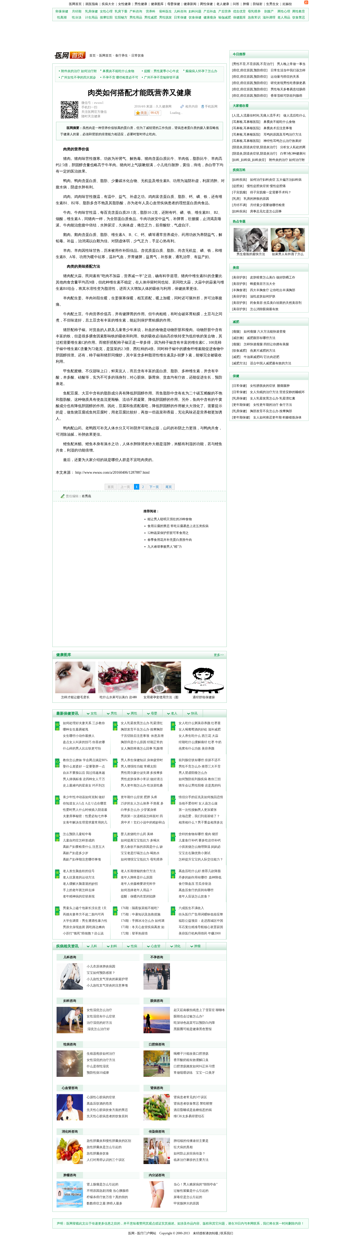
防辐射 (257, 4)
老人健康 (222, 4)
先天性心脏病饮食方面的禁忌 (107, 1110)
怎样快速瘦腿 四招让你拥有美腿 (266, 344)
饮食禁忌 (298, 17)
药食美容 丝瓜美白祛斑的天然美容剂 (276, 303)
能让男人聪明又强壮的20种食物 (169, 519)
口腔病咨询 (157, 1044)
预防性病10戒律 (98, 1072)
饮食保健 (195, 17)
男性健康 (141, 4)
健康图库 (157, 4)
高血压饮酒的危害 (99, 1103)
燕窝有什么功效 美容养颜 (196, 748)
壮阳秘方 (121, 17)
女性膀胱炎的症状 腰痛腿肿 (270, 386)
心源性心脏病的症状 (101, 1097)
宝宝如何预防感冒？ (101, 973)
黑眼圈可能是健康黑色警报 (193, 1029)
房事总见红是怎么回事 (266, 211)
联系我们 (226, 1233)
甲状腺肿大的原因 (186, 1203)
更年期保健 (241, 405)
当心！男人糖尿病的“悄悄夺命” (195, 1184)
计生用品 (91, 17)
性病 (134, 946)
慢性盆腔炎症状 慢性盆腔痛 (266, 186)
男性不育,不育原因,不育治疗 (253, 64)
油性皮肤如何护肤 (262, 296)
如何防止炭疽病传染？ (189, 1153)
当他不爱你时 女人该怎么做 (198, 803)
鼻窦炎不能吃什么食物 (118, 71)
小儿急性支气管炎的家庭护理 (107, 979)
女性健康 (124, 4)
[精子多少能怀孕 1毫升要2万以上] (70, 1063)
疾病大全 (108, 4)
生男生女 (272, 4)
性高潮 (62, 17)
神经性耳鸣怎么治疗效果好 (282, 141)
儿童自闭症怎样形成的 (79, 840)
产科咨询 (135, 11)
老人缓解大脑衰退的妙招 (80, 884)
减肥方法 (239, 363)
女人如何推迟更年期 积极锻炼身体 (277, 417)
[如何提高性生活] (157, 1020)
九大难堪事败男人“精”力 (164, 546)
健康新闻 (190, 4)
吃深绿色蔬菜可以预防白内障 (194, 1023)
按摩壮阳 (106, 17)
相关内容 (191, 106)
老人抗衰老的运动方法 (79, 877)
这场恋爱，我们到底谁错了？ (199, 816)
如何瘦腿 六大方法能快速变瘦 (265, 331)
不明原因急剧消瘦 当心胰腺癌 (108, 1191)
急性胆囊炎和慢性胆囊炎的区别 (109, 1141)
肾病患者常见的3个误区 (190, 1097)
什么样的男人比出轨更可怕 (82, 748)
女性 (94, 713)
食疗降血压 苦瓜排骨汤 (195, 884)
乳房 (236, 199)
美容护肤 (239, 277)
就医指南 (91, 4)
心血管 (155, 946)
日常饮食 (137, 55)
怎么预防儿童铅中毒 (77, 834)
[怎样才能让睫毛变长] (75, 677)
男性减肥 (150, 17)
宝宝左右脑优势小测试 (194, 853)
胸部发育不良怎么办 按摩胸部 (142, 729)
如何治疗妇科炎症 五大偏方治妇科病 (276, 179)
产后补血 (209, 11)
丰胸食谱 (239, 290)
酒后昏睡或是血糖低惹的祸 (193, 1110)
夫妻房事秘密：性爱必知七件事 (85, 816)
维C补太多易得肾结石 (189, 1116)
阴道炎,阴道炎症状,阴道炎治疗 (254, 147)
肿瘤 (246, 4)
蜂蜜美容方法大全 (262, 284)
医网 (131, 1233)
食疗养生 (121, 55)
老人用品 (283, 17)
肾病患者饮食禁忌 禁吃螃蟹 (193, 1103)
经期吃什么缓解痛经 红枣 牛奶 (200, 742)
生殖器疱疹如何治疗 (101, 1053)
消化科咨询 (70, 1131)
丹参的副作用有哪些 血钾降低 (200, 877)
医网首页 (75, 4)
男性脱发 (165, 17)
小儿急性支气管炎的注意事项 (107, 985)
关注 (144, 113)
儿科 (94, 946)
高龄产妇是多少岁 (75, 853)
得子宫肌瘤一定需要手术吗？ (270, 192)
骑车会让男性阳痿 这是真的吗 (200, 785)
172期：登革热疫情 (134, 933)
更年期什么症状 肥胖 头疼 (139, 797)
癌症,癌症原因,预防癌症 (249, 70)
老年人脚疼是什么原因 (136, 877)
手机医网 (211, 106)
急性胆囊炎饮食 (98, 1153)
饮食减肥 (239, 350)
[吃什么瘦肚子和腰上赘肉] (157, 1150)
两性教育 (298, 11)
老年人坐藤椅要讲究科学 (138, 884)
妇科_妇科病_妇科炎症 (249, 160)
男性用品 (135, 17)
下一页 (154, 487)
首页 (92, 55)
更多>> (219, 655)
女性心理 (106, 11)
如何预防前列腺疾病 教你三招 (200, 779)
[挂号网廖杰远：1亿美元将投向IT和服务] (70, 1107)
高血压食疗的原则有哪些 (196, 890)
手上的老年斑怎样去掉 (79, 890)
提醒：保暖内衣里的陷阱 (138, 896)
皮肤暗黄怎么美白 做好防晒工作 (272, 277)
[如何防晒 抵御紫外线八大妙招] (70, 1150)
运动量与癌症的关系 (285, 76)
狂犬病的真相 (183, 1147)
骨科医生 (165, 11)
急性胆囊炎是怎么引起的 (104, 1147)
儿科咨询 (180, 11)
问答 (236, 4)
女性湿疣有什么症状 (101, 1016)
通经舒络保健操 (204, 697)
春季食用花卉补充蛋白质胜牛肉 (169, 540)
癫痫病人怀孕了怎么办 (201, 71)
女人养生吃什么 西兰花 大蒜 (198, 736)
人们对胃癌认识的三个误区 (106, 1160)
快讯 (194, 713)
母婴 (154, 713)
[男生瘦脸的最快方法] (251, 239)
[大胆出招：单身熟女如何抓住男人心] (157, 976)
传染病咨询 (157, 1131)
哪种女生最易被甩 (75, 729)
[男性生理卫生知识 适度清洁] (70, 976)
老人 (174, 713)
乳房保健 (91, 11)
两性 (134, 713)
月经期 (76, 11)
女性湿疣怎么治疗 (99, 1010)
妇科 (114, 946)
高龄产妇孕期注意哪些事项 (82, 859)
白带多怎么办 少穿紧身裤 (138, 810)
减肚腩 (238, 338)
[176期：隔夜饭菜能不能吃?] (157, 1107)
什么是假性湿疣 (98, 1066)
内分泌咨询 (157, 1175)
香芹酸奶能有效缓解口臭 (191, 1060)
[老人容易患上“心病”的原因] (157, 1063)
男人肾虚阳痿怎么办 (193, 773)
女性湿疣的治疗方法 (101, 1060)
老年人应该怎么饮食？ (194, 896)
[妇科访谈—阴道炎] (70, 1194)
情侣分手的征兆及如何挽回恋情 (201, 797)
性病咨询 (69, 1044)
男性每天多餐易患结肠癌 (288, 89)
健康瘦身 (209, 17)
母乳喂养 (254, 11)
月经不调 (239, 205)
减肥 (236, 357)
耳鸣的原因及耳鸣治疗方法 (282, 134)
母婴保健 (173, 4)
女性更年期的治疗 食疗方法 (272, 405)
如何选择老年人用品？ (136, 890)
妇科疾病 (239, 179)
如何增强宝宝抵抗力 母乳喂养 (142, 859)
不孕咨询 (156, 957)
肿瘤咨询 (69, 1175)
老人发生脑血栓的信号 (79, 871)
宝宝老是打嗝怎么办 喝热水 (140, 853)
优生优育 (239, 11)
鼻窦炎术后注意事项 (277, 128)
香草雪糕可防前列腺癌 (286, 95)
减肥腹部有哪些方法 (261, 338)
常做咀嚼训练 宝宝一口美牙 (194, 1072)
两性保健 (206, 4)
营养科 (150, 11)
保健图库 (239, 17)
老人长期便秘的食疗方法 (138, 871)
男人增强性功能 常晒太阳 (138, 766)
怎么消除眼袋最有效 (264, 309)
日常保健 (180, 17)
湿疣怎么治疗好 (98, 1029)
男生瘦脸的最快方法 (251, 254)
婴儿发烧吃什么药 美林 (137, 834)
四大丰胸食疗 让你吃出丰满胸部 (272, 290)
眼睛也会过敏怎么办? (188, 1016)
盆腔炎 (238, 186)
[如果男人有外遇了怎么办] (288, 239)
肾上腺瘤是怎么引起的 (102, 1184)
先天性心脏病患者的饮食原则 (107, 1116)
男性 (114, 713)
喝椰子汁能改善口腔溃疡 (191, 1053)
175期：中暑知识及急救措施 (140, 914)
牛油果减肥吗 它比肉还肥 (261, 357)
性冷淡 (76, 17)
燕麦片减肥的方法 (262, 350)
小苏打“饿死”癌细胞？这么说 (83, 933)
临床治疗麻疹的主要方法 (191, 1160)
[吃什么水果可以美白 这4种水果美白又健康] (118, 677)
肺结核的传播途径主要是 (191, 1141)
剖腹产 (269, 11)
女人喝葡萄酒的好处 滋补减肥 (200, 729)
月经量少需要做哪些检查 (267, 205)
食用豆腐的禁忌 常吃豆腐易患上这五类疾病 (178, 526)
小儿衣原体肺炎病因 (101, 966)
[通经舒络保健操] (204, 677)
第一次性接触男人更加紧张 (198, 810)
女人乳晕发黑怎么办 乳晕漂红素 (272, 398)
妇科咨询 (69, 1001)
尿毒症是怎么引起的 (188, 1197)
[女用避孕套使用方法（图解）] (161, 677)
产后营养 (224, 11)
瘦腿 (236, 331)
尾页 (168, 487)
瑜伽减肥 (224, 17)
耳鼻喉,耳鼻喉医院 (246, 122)
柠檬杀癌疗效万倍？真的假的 (107, 1197)
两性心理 (283, 11)
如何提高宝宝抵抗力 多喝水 (140, 840)
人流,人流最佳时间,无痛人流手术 (256, 115)
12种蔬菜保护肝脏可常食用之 (168, 533)
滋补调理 (269, 17)
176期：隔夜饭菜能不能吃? (140, 908)
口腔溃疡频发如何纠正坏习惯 (194, 1066)
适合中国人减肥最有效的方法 (270, 363)
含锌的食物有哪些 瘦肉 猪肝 (198, 834)
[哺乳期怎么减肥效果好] (157, 1194)
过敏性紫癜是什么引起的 (191, 1191)
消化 (177, 946)
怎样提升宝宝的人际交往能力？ (201, 859)
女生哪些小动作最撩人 (79, 736)
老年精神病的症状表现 (79, 896)
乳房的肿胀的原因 (256, 199)
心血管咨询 (70, 1088)
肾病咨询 (156, 1088)
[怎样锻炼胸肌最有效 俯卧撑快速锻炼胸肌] (70, 1020)
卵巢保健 (61, 11)
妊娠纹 (287, 4)
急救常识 (254, 17)
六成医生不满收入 (191, 908)
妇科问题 (195, 11)
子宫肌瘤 (239, 192)
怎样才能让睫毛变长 (75, 697)
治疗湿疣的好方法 (99, 1023)
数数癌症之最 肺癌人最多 (104, 1203)
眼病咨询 (156, 1001)
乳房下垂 (121, 11)
